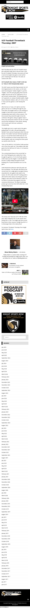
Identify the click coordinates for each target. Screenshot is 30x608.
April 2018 (4, 557)
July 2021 (4, 460)
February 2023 (5, 409)
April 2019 (4, 525)
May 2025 (4, 352)
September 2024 (6, 358)
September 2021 (6, 455)
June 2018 (4, 552)
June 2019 (4, 520)
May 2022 (4, 433)
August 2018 (5, 547)
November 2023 (6, 385)
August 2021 (5, 458)
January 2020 (5, 501)
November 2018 (6, 539)
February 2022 (5, 441)
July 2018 (4, 549)
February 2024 (5, 377)
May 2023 (4, 401)
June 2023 (4, 398)
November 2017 (6, 571)
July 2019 (4, 517)
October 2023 (5, 387)
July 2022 (4, 428)
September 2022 (6, 423)
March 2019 (5, 528)
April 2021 (4, 468)
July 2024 (4, 363)
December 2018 (6, 536)
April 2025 (4, 355)
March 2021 (5, 471)
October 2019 (5, 509)
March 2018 (5, 560)
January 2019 (5, 533)
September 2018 (6, 544)
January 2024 (5, 379)
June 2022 (4, 431)
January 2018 (5, 565)
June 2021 (4, 463)
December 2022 (6, 414)
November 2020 (6, 482)
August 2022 (5, 425)
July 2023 (4, 396)
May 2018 (4, 555)
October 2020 (5, 485)
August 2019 (5, 514)
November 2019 (6, 506)
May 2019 (4, 522)
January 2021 (5, 476)
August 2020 (5, 490)
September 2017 (6, 576)
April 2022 (4, 436)
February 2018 (5, 563)
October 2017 (5, 574)
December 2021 (6, 447)
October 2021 (5, 452)
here (12, 229)
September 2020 (6, 487)
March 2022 (5, 439)
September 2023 (6, 390)
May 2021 (4, 466)
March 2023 (5, 406)
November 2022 (6, 417)
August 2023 (5, 393)
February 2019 (5, 530)
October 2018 (5, 541)
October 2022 (5, 420)
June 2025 (4, 350)
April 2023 (4, 404)
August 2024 (5, 360)
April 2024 (4, 371)
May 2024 (4, 369)
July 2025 (4, 347)
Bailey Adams (15, 47)
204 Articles (22, 252)
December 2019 (6, 503)
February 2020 (5, 498)
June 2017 (4, 584)
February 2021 (5, 474)
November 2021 (6, 449)
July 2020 (4, 493)
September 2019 (6, 512)
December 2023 (6, 382)
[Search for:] (15, 2)
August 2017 (5, 579)
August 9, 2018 (6, 47)
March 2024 (5, 374)
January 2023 (5, 412)
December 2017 (6, 568)
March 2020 (5, 495)
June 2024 (4, 366)
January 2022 (5, 444)
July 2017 (4, 582)
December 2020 (6, 479)
